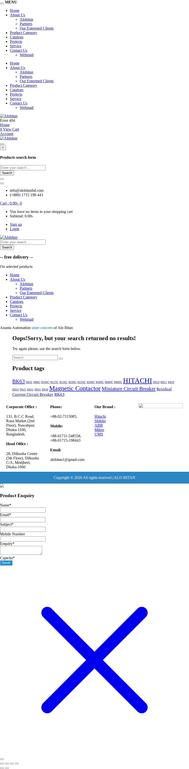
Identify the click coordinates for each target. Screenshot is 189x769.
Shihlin (100, 421)
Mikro (99, 430)
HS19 (171, 382)
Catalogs (16, 37)
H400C (100, 382)
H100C (45, 382)
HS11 (163, 382)
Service (15, 46)
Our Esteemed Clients (37, 28)
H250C (82, 382)
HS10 (156, 382)
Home (14, 10)
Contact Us (18, 50)
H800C (118, 382)
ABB (98, 425)
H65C (29, 382)
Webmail (26, 55)
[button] (11, 203)
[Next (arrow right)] (7, 768)
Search (7, 173)
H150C (63, 382)
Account (6, 134)
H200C (72, 382)
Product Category (23, 33)
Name (5, 505)
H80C (36, 382)
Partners (26, 24)
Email (5, 515)
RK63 (59, 394)
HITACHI (137, 380)
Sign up (16, 224)
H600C (109, 382)
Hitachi (100, 416)
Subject (7, 524)
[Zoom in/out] (2, 763)
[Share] (12, 763)
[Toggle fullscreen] (7, 763)
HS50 (45, 389)
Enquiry (7, 544)
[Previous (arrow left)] (2, 768)
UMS (98, 434)
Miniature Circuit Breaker (129, 388)
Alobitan (26, 19)
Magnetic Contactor (75, 388)
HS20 (15, 389)
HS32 (30, 389)
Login (14, 229)
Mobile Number (12, 534)
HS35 (37, 389)
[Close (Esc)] (17, 763)
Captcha (7, 558)
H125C (54, 382)
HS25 (23, 389)
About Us (17, 15)
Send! (6, 563)
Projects (16, 41)
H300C (91, 382)
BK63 (18, 381)
